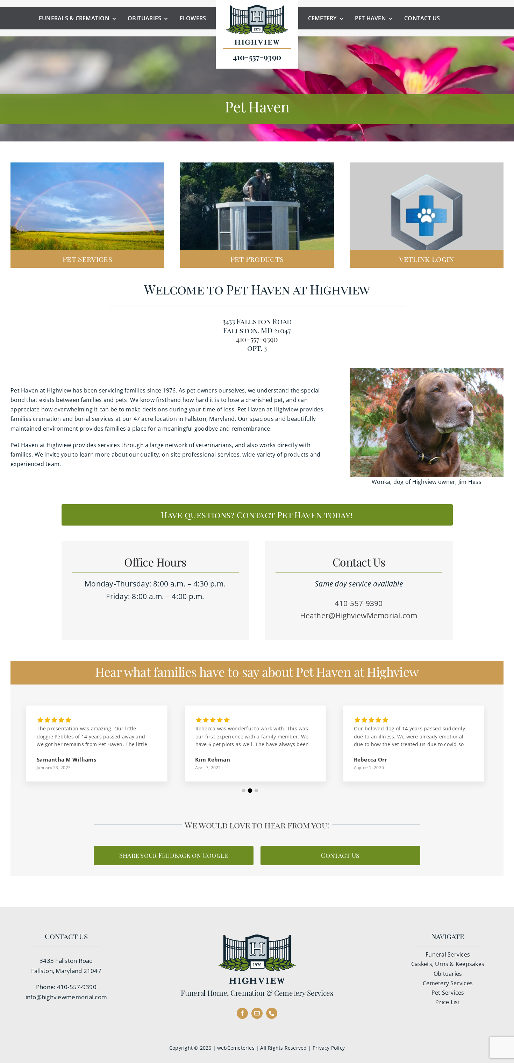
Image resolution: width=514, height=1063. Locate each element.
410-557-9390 (257, 339)
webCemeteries (236, 1047)
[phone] (271, 1013)
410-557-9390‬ (77, 987)
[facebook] (242, 1013)
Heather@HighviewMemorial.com (358, 615)
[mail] (257, 1013)
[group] (91, 749)
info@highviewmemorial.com (66, 997)
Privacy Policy (329, 1047)
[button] (243, 790)
